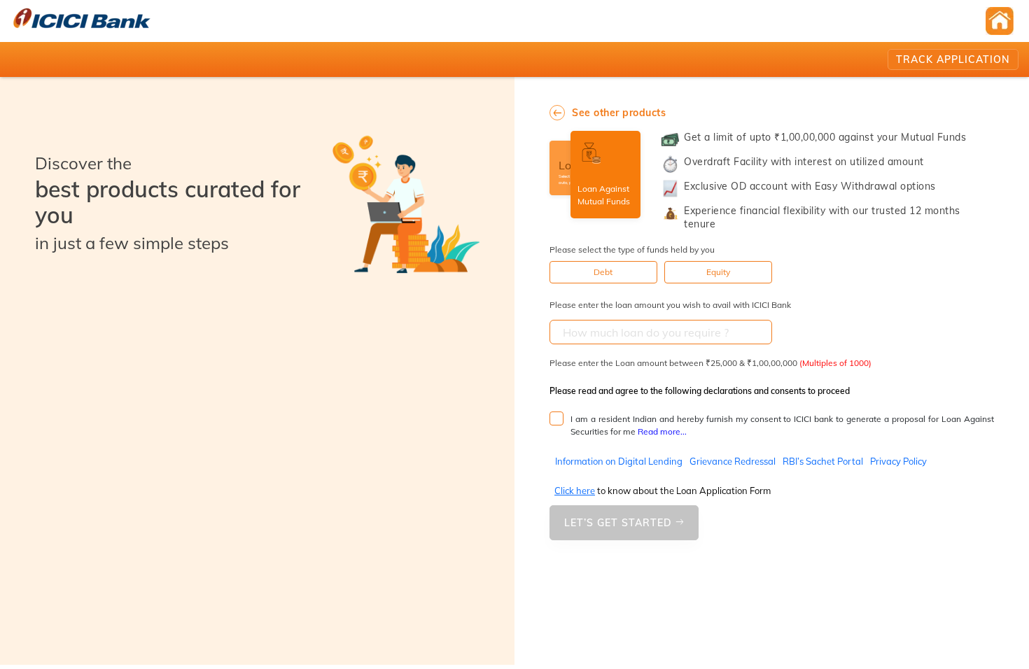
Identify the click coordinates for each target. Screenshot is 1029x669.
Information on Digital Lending (618, 461)
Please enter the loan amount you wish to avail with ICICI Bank (670, 305)
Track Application (953, 59)
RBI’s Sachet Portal (823, 461)
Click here (574, 490)
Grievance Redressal (733, 461)
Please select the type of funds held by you (632, 249)
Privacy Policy (898, 461)
